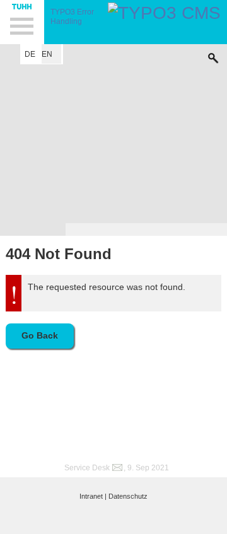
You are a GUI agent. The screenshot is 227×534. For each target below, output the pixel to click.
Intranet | (93, 496)
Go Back (39, 335)
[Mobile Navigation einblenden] (22, 22)
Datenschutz (128, 496)
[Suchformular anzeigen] (213, 55)
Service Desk (87, 467)
